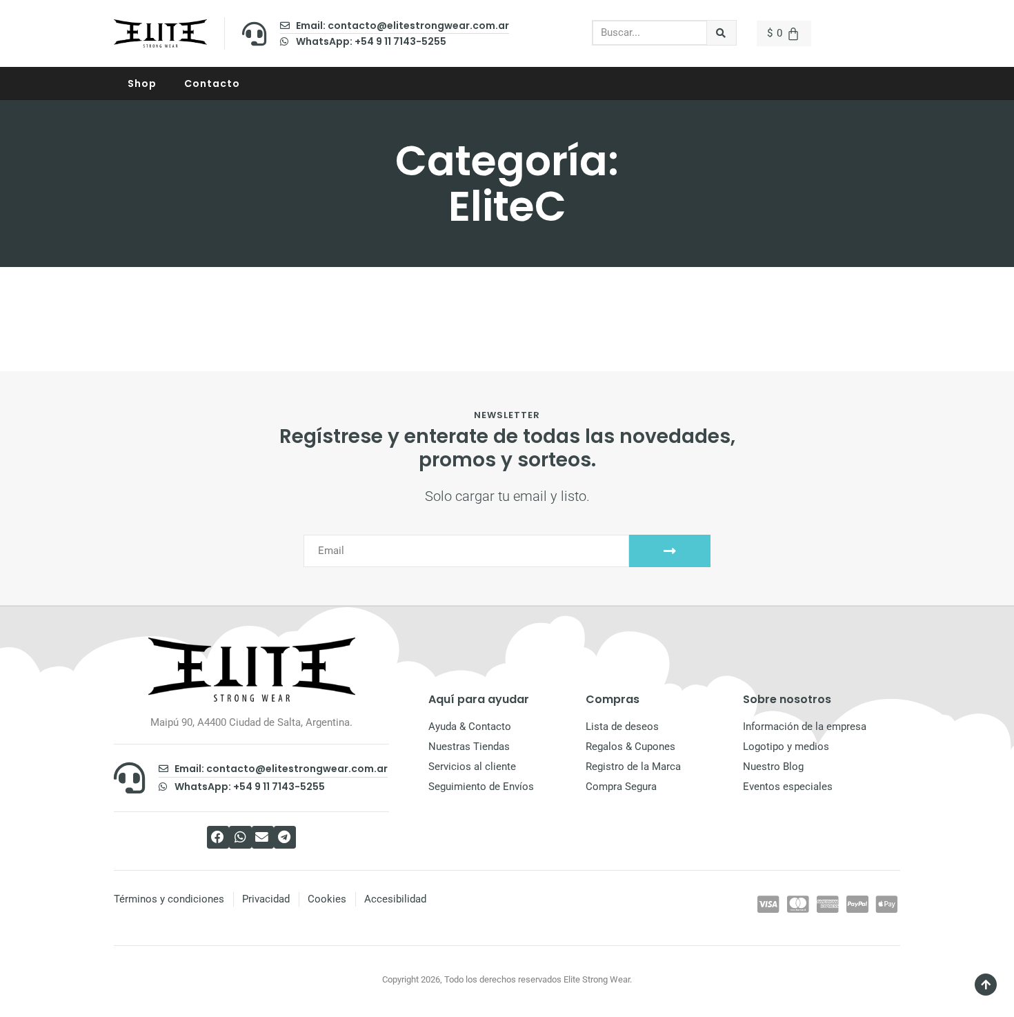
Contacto (212, 83)
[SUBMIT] (669, 551)
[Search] (722, 33)
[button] (218, 837)
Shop (142, 83)
